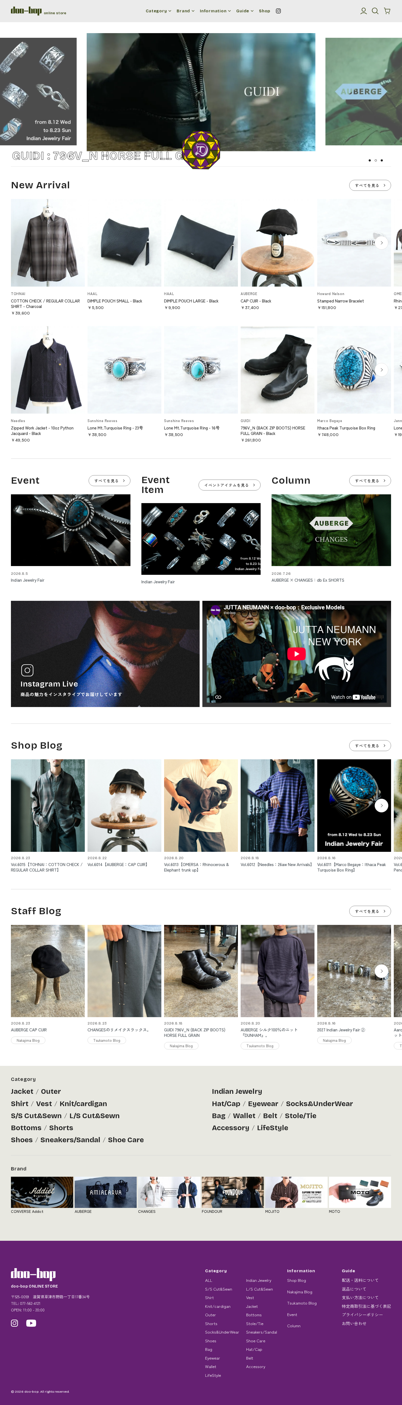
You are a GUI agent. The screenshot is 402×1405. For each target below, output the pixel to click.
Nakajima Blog (299, 1291)
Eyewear (263, 1104)
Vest (44, 1104)
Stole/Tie (300, 1116)
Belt (270, 1116)
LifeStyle (272, 1128)
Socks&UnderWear (319, 1104)
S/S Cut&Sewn (36, 1116)
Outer (51, 1091)
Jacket (22, 1091)
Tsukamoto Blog (302, 1303)
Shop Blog (296, 1280)
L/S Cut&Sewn (94, 1116)
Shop (264, 11)
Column (294, 1325)
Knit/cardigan (83, 1104)
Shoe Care (126, 1140)
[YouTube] (31, 1323)
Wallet (244, 1116)
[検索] (375, 11)
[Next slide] (381, 243)
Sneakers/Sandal (70, 1140)
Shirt (19, 1104)
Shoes (22, 1140)
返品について (354, 1289)
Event (292, 1314)
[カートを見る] (387, 11)
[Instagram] (278, 10)
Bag (218, 1116)
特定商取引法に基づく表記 (366, 1306)
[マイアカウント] (363, 11)
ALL (208, 1280)
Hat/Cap (226, 1104)
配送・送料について (360, 1280)
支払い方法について (360, 1297)
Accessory (230, 1128)
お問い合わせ (354, 1323)
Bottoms (26, 1128)
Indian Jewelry (237, 1091)
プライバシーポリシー (362, 1314)
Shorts (61, 1128)
